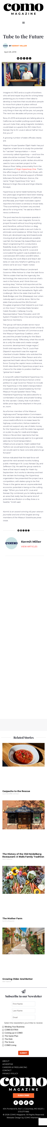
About (5, 1061)
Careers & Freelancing (14, 1067)
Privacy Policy (10, 1073)
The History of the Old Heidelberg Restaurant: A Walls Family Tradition (23, 855)
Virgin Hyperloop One (26, 169)
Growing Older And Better (17, 979)
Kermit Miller (19, 46)
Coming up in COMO (14, 1033)
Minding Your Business (14, 1027)
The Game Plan (11, 1036)
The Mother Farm (12, 918)
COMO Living (10, 1045)
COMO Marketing (32, 1117)
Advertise (7, 1064)
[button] (24, 23)
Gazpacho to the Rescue (16, 791)
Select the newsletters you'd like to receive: (23, 1023)
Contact (6, 1070)
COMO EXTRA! (11, 1030)
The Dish (9, 1039)
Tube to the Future (23, 36)
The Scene (9, 1042)
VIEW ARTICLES (29, 546)
